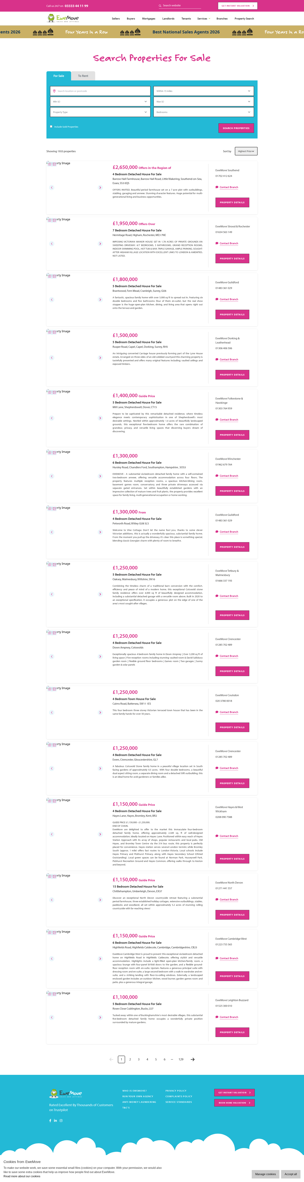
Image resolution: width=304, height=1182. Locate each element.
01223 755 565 (224, 944)
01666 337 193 (224, 580)
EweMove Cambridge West (231, 938)
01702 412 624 (224, 176)
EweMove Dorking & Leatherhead (228, 340)
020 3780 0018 (224, 700)
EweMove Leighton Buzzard (232, 1000)
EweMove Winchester (228, 459)
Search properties (236, 128)
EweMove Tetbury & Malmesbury (227, 573)
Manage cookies (265, 1174)
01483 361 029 (224, 288)
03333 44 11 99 (76, 6)
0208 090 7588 (224, 817)
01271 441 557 (224, 888)
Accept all (291, 1174)
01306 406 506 (224, 348)
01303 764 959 (224, 408)
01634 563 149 (224, 232)
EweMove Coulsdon (227, 695)
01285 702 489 (224, 644)
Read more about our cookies (22, 1176)
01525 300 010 (224, 1005)
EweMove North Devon (229, 882)
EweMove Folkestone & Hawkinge (229, 400)
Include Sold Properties (66, 126)
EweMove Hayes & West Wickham (229, 809)
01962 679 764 (224, 464)
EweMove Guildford (227, 282)
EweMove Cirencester (228, 639)
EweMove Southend (227, 170)
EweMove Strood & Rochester (233, 226)
